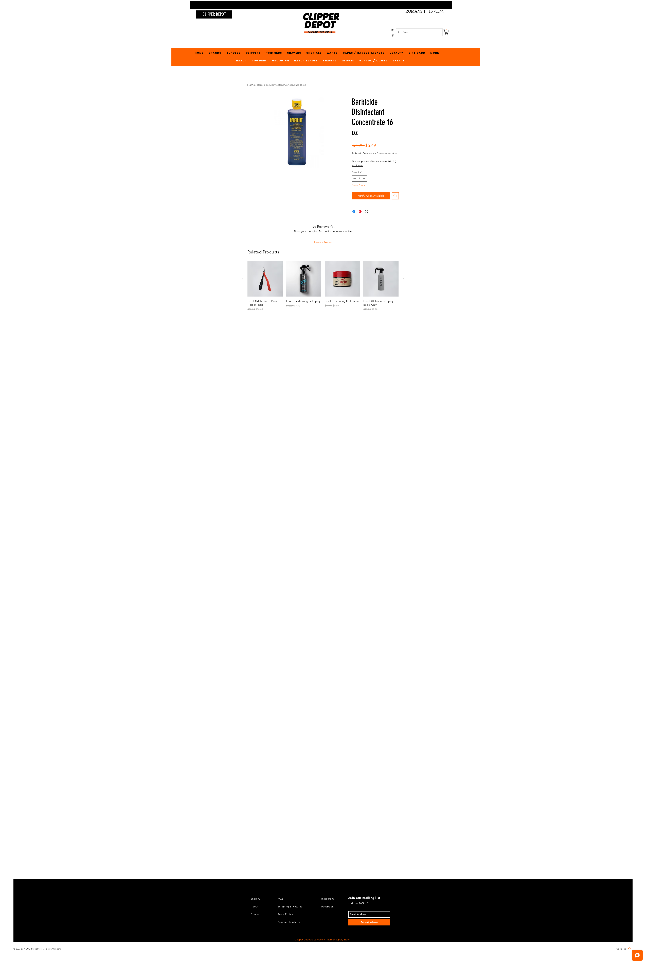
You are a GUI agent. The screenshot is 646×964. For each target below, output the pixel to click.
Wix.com (56, 949)
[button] (446, 32)
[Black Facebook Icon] (392, 35)
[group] (323, 288)
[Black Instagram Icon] (392, 30)
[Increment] (364, 178)
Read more (357, 165)
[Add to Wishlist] (395, 195)
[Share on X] (367, 212)
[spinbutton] (359, 178)
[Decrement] (354, 178)
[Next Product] (403, 279)
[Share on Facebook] (354, 212)
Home (251, 84)
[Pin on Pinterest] (360, 212)
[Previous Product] (243, 279)
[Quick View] (265, 279)
